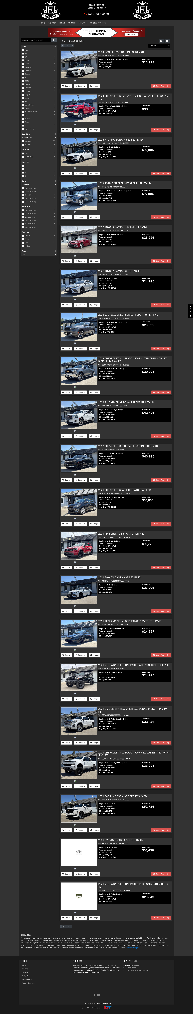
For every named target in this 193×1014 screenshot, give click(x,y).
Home (43, 23)
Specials (62, 23)
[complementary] (187, 1008)
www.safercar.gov (132, 948)
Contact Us (83, 23)
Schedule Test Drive (98, 23)
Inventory (52, 23)
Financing (72, 23)
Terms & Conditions (28, 983)
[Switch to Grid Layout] (161, 41)
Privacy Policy (27, 979)
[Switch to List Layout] (167, 41)
